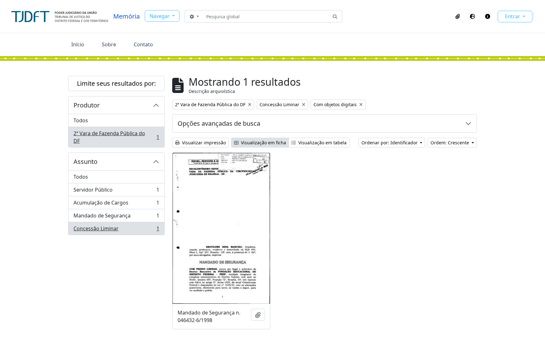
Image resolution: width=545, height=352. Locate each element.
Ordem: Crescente (450, 143)
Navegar (160, 16)
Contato (143, 44)
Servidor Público (116, 191)
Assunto (85, 161)
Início (77, 44)
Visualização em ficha (263, 143)
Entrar (513, 16)
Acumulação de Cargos (116, 204)
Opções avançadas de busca (219, 123)
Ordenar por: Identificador (390, 143)
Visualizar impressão (203, 143)
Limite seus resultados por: (116, 83)
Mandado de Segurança (116, 217)
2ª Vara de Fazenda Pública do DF (116, 137)
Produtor (86, 105)
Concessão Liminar (116, 230)
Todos (80, 120)
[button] (457, 16)
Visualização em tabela (322, 143)
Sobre (109, 44)
